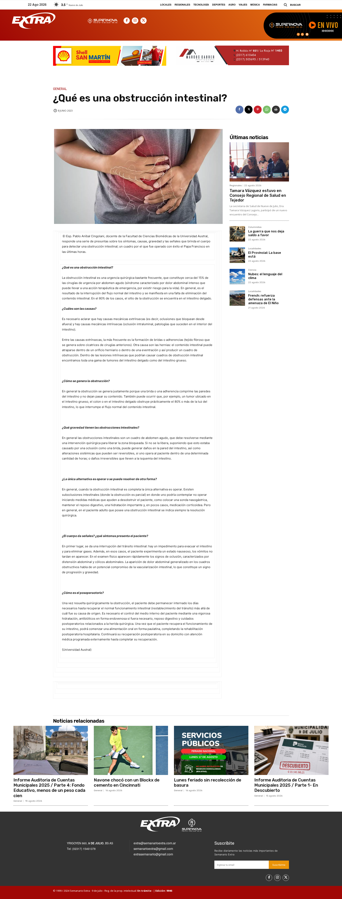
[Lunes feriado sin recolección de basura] (211, 750)
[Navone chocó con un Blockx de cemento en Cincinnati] (131, 750)
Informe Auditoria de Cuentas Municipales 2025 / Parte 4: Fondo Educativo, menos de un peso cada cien (49, 787)
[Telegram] (285, 110)
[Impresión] (276, 110)
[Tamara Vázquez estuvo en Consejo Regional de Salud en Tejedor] (259, 162)
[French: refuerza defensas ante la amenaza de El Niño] (237, 298)
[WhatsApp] (267, 110)
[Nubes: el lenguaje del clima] (237, 276)
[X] (143, 20)
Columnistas (254, 227)
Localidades (254, 248)
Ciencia (252, 270)
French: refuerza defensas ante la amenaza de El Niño (263, 299)
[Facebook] (127, 20)
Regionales (236, 185)
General (60, 89)
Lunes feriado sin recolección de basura (207, 782)
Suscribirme (278, 864)
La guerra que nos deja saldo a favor (266, 233)
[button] (291, 5)
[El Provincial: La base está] (237, 255)
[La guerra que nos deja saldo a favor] (237, 234)
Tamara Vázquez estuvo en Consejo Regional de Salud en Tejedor (258, 195)
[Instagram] (135, 20)
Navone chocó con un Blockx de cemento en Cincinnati (127, 782)
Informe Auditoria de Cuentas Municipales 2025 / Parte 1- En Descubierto (286, 785)
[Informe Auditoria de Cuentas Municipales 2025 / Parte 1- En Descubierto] (291, 750)
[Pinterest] (258, 110)
